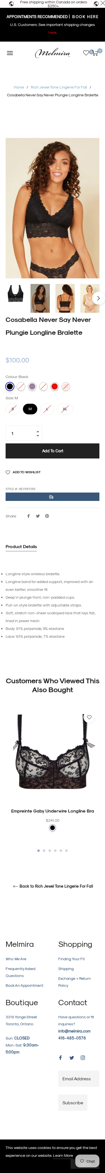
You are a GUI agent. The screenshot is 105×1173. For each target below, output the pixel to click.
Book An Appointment (24, 985)
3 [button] (49, 850)
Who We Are (16, 958)
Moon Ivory (43, 386)
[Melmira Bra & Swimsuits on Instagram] (83, 1057)
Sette (66, 386)
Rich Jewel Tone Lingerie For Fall (59, 87)
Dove (32, 386)
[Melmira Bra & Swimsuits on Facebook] (60, 1057)
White (21, 386)
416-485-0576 (72, 1038)
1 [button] (38, 850)
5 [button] (61, 850)
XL (64, 407)
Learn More (63, 1155)
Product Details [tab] (21, 546)
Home (19, 87)
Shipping (66, 968)
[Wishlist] (86, 53)
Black (10, 386)
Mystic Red (54, 386)
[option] (52, 780)
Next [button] (98, 298)
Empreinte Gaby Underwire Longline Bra (52, 810)
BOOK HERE (85, 16)
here (52, 32)
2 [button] (44, 850)
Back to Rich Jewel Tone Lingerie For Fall (55, 886)
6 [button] (66, 850)
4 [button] (55, 850)
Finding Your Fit (71, 958)
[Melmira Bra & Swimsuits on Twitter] (71, 1057)
